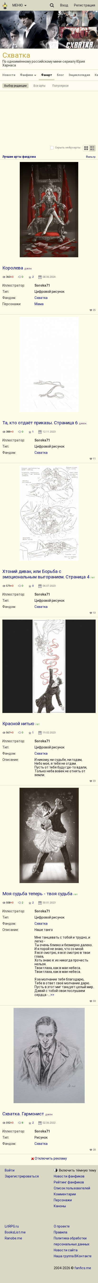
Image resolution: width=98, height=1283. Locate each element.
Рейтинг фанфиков (69, 1182)
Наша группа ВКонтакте (73, 1256)
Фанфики (27, 75)
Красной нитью (18, 723)
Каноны (60, 1206)
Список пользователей (72, 1188)
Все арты (39, 85)
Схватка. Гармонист (23, 1113)
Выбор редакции (15, 85)
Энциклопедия (79, 75)
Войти (10, 1170)
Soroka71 (42, 285)
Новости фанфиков (69, 1176)
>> (52, 995)
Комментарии (65, 1194)
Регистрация (84, 5)
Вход (64, 5)
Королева (12, 268)
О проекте (62, 1226)
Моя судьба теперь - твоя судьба (37, 893)
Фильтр (91, 156)
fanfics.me (82, 1268)
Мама (39, 304)
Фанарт (46, 75)
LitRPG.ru (12, 1226)
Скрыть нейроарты (67, 147)
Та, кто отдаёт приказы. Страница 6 (40, 422)
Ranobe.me (13, 1238)
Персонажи (63, 1200)
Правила (60, 1232)
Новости (8, 75)
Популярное (60, 85)
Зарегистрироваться (22, 1176)
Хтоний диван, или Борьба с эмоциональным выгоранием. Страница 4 (45, 574)
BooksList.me (15, 1232)
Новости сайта (66, 1250)
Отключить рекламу (50, 1158)
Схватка (41, 298)
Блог (60, 75)
